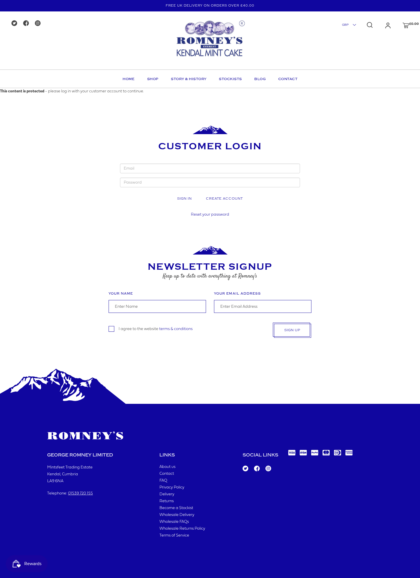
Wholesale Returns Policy (182, 529)
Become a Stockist (176, 508)
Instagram (268, 468)
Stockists (230, 79)
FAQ (163, 480)
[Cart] (400, 25)
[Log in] (382, 25)
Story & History (189, 79)
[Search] (369, 24)
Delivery (166, 494)
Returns (166, 501)
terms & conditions (176, 329)
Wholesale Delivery (176, 515)
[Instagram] (39, 23)
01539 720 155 (80, 493)
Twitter (245, 468)
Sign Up (292, 330)
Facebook (256, 468)
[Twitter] (16, 23)
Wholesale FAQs (174, 522)
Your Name (121, 293)
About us (167, 467)
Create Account (224, 198)
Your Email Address (237, 293)
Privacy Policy (171, 487)
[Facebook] (28, 23)
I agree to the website (156, 329)
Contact (288, 79)
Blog (260, 79)
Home (129, 79)
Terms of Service (174, 535)
